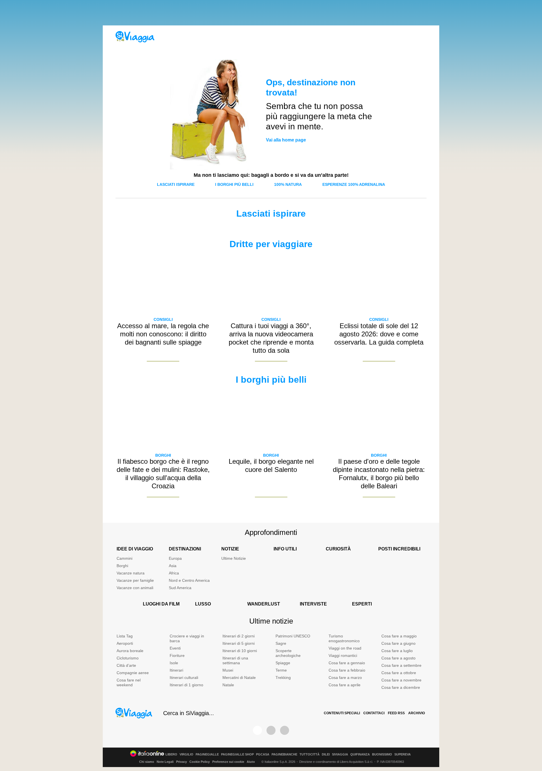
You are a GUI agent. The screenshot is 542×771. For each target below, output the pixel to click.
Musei (227, 670)
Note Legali (165, 761)
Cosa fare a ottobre (398, 672)
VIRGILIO (186, 754)
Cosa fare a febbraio (347, 670)
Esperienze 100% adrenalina (353, 184)
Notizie (230, 548)
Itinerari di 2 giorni (238, 636)
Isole (174, 663)
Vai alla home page (286, 140)
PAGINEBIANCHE (284, 754)
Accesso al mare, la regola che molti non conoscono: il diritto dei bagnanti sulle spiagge (163, 334)
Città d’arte (126, 665)
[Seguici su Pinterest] (284, 730)
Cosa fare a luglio (397, 650)
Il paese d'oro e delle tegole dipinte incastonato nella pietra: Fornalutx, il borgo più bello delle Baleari (379, 473)
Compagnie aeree (133, 672)
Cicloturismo (128, 658)
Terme (281, 670)
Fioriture (177, 655)
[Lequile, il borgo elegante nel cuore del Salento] (270, 419)
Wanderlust (263, 604)
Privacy (181, 761)
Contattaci (373, 713)
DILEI (326, 754)
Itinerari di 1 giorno (186, 685)
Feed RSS (396, 713)
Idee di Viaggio (135, 548)
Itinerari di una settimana (235, 660)
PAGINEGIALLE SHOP (237, 754)
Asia (172, 565)
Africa (174, 573)
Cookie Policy (199, 761)
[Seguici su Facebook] (257, 730)
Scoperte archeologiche (288, 653)
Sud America (180, 587)
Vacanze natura (131, 573)
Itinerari (176, 670)
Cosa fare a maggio (399, 636)
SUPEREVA (402, 754)
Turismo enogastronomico (344, 638)
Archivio (416, 713)
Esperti (362, 604)
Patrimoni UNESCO (293, 636)
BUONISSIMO (382, 754)
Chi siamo (146, 761)
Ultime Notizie (233, 558)
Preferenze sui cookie (228, 761)
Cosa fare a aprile (344, 685)
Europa (175, 558)
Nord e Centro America (189, 580)
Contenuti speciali (342, 713)
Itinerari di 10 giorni (239, 650)
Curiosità (338, 548)
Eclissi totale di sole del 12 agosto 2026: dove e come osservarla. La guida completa (378, 334)
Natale (228, 685)
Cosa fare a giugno (398, 643)
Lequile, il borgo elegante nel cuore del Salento (271, 465)
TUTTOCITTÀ (310, 754)
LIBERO (171, 754)
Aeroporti (125, 643)
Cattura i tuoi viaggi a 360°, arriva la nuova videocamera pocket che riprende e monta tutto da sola (271, 338)
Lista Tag (125, 636)
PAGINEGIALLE (207, 754)
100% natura (288, 184)
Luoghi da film (161, 604)
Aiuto (251, 761)
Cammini (124, 558)
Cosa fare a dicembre (400, 687)
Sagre (281, 643)
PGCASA (262, 754)
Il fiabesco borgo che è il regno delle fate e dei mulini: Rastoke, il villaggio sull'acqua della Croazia (163, 473)
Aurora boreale (130, 650)
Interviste (313, 604)
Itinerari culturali (184, 677)
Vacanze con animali (135, 587)
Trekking (283, 677)
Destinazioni (185, 548)
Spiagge (283, 663)
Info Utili (285, 548)
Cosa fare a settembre (401, 665)
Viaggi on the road (345, 648)
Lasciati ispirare (175, 184)
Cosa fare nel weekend (129, 682)
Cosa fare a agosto (398, 658)
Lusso (203, 604)
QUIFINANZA (360, 754)
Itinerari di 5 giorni (238, 643)
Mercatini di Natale (239, 677)
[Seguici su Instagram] (271, 730)
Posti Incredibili (399, 548)
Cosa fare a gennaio (347, 663)
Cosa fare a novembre (401, 680)
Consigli (163, 319)
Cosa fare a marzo (345, 677)
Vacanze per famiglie (135, 580)
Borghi (163, 455)
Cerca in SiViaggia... (188, 713)
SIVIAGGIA (340, 754)
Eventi (175, 648)
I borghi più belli (234, 184)
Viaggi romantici (343, 655)
